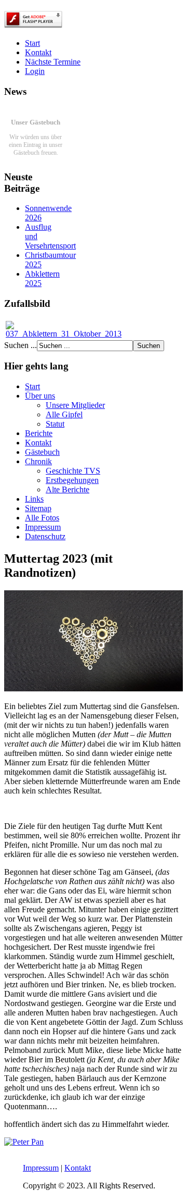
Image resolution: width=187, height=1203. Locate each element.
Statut (55, 423)
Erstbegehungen (72, 480)
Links (34, 498)
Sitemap (38, 508)
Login (35, 71)
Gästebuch (42, 452)
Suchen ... (20, 345)
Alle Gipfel (64, 414)
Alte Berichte (67, 489)
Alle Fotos (42, 517)
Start (32, 43)
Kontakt (38, 52)
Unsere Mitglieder (75, 405)
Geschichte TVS (73, 470)
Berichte (38, 433)
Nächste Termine (53, 61)
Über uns (40, 395)
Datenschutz (45, 536)
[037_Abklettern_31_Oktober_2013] (64, 333)
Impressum (43, 527)
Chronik (38, 461)
